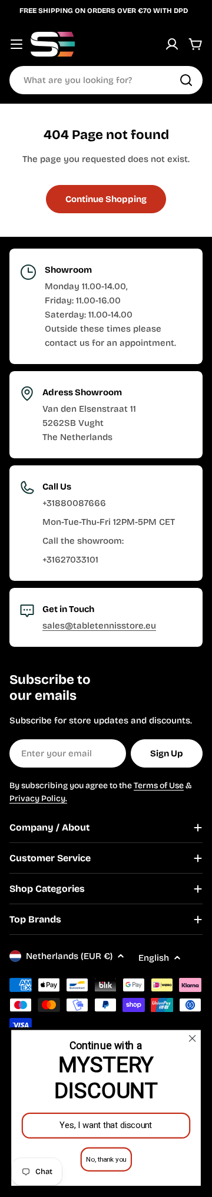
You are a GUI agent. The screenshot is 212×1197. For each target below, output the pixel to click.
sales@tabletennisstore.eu (99, 625)
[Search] (186, 80)
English (153, 958)
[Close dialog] (192, 1038)
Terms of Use (159, 786)
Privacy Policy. (38, 798)
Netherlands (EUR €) (69, 956)
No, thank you (106, 1159)
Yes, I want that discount (105, 1125)
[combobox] (106, 80)
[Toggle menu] (16, 44)
